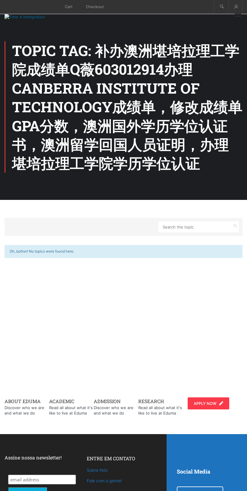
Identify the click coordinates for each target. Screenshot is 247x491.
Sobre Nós (97, 470)
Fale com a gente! (104, 480)
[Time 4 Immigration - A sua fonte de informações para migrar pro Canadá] (32, 17)
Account (235, 7)
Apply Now (205, 403)
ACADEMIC (61, 401)
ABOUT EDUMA (23, 401)
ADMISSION (107, 401)
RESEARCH (151, 401)
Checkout (95, 6)
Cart (69, 6)
